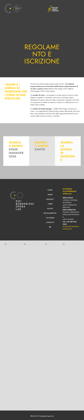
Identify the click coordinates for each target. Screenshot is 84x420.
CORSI (50, 204)
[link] (53, 8)
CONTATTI (50, 222)
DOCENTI (50, 199)
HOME (50, 190)
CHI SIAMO (50, 218)
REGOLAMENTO (50, 213)
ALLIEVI (50, 208)
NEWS (50, 194)
